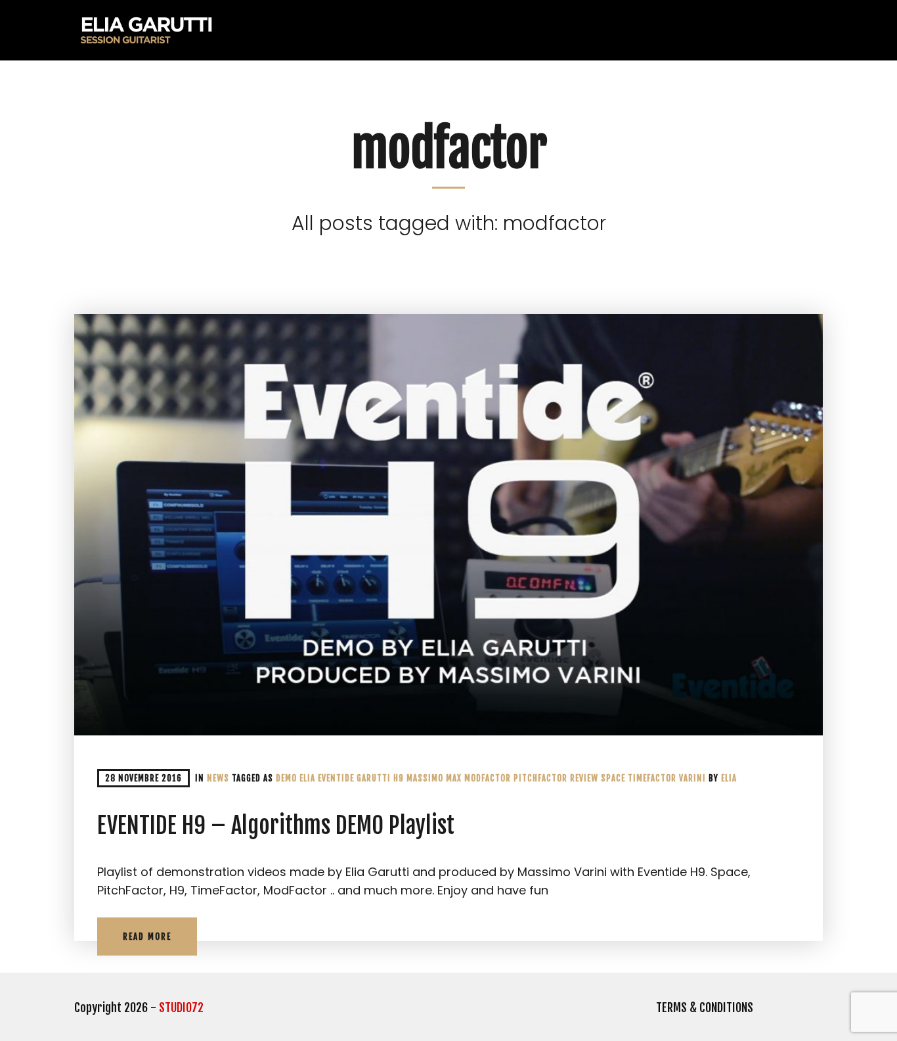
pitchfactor (540, 778)
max (454, 778)
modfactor (487, 778)
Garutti (374, 778)
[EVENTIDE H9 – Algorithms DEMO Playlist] (448, 524)
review (584, 778)
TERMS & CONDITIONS (704, 1007)
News (218, 778)
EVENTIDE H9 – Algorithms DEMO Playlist (275, 825)
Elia (307, 778)
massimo (424, 778)
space (613, 778)
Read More (147, 936)
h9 (398, 778)
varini (692, 778)
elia (729, 778)
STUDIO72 (181, 1007)
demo (286, 778)
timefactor (652, 778)
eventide (336, 778)
